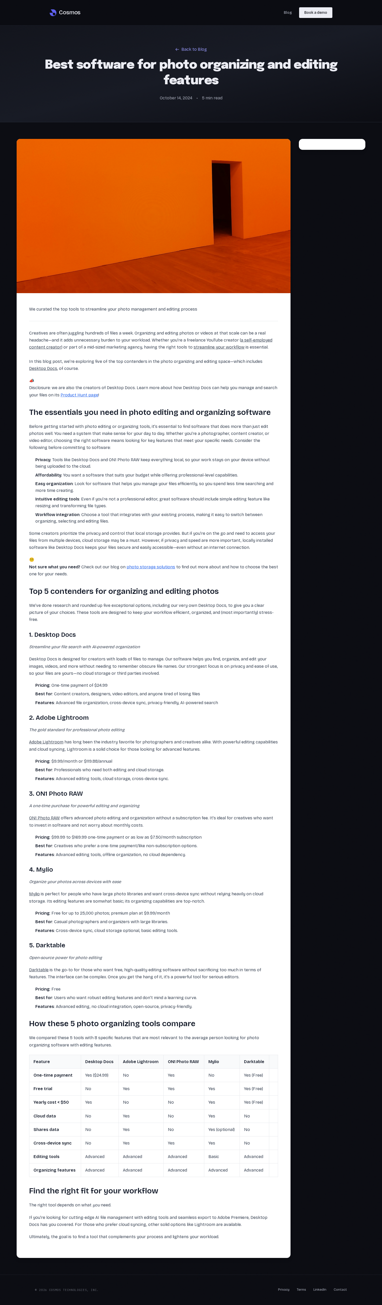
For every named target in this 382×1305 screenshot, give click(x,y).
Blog (288, 12)
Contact (340, 1290)
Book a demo (315, 12)
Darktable (39, 969)
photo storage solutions (151, 566)
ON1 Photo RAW (44, 817)
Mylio (34, 893)
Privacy (283, 1290)
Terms (301, 1290)
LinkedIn (319, 1290)
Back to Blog (194, 49)
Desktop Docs (43, 368)
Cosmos (69, 12)
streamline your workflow (219, 347)
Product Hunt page (79, 395)
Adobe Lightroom (46, 742)
